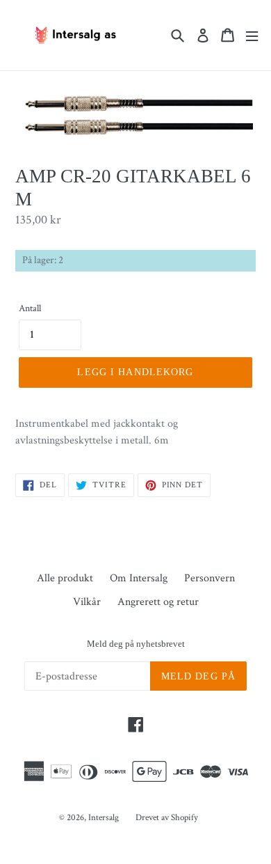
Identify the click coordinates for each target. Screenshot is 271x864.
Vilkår (87, 602)
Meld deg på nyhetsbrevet (136, 643)
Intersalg (103, 818)
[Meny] (252, 35)
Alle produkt (65, 578)
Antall (30, 308)
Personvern (209, 578)
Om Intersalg (138, 578)
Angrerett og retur (158, 602)
